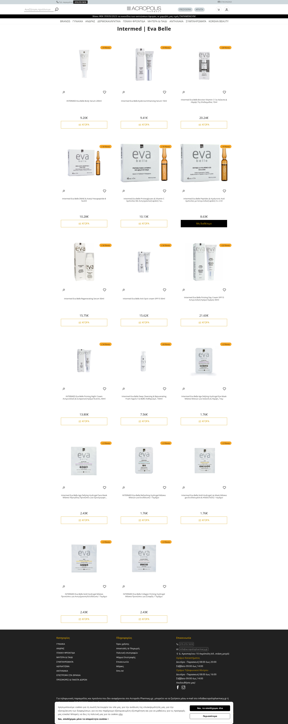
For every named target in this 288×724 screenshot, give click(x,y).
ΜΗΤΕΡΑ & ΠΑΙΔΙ (157, 21)
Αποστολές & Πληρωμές (128, 648)
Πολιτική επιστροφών (127, 652)
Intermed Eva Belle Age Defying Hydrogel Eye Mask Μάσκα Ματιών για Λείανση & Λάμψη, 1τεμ (203, 397)
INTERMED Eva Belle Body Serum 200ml (84, 101)
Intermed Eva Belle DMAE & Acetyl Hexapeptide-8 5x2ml (84, 200)
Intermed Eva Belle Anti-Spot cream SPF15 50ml (144, 299)
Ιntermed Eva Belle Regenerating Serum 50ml (84, 299)
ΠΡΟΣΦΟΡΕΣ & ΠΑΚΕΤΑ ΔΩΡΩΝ (71, 679)
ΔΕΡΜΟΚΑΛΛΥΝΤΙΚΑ (109, 21)
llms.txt (120, 670)
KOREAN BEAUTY (219, 21)
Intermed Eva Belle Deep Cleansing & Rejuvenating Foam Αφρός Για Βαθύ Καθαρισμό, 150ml (144, 397)
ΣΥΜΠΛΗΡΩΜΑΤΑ (196, 21)
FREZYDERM (185, 9)
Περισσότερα (210, 716)
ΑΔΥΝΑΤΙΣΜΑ (62, 666)
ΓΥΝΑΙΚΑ (78, 21)
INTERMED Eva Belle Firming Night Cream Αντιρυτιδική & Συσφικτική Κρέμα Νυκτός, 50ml (84, 397)
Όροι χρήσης (122, 643)
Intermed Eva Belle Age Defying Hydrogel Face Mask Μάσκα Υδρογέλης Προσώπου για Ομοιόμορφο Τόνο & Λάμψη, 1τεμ (84, 496)
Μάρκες (120, 666)
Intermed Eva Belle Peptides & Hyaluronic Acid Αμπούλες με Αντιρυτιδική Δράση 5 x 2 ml (204, 200)
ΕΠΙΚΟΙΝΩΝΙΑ (226, 2)
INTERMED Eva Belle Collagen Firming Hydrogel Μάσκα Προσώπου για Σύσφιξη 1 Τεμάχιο (144, 595)
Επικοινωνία (122, 661)
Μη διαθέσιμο (204, 223)
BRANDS (65, 21)
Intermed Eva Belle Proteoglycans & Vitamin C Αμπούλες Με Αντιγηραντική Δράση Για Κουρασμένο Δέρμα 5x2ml (144, 200)
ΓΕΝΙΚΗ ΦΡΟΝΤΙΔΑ (134, 21)
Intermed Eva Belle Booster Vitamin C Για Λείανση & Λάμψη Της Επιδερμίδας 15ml (204, 101)
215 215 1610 (80, 2)
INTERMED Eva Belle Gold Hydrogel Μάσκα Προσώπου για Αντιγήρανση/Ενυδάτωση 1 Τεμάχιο (84, 595)
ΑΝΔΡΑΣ (90, 21)
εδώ (121, 714)
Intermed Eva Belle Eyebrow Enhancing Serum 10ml (144, 101)
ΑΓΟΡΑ (85, 124)
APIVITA (199, 9)
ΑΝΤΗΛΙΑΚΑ (176, 21)
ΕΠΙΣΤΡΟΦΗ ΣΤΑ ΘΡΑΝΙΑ (68, 675)
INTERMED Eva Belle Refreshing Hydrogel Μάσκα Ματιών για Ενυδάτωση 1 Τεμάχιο (144, 496)
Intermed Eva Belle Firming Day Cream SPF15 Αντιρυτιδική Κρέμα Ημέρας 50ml (204, 298)
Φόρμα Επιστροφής (126, 657)
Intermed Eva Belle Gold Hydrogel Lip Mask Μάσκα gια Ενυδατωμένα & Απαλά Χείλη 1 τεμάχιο (204, 496)
